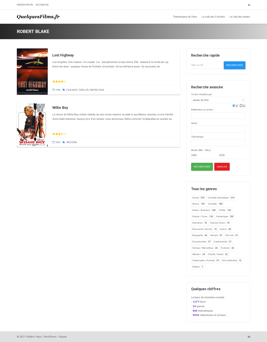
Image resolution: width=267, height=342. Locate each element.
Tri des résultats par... (202, 94)
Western (71, 142)
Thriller (83, 90)
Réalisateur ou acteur (202, 110)
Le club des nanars (239, 16)
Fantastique (97, 90)
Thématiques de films (185, 16)
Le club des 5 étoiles (213, 16)
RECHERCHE (42, 4)
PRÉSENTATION (25, 4)
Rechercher (234, 65)
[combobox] (218, 100)
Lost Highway (63, 55)
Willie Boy (60, 108)
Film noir (71, 90)
